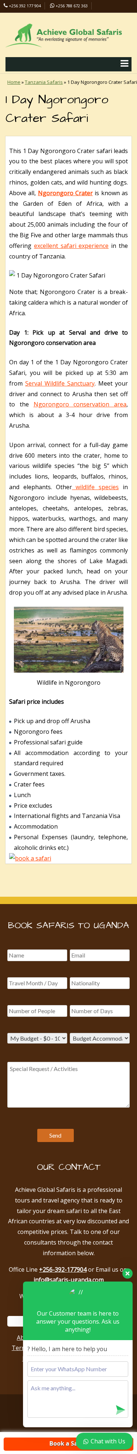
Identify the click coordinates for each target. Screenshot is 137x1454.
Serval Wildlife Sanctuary (60, 383)
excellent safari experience (71, 246)
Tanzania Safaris (44, 82)
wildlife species (95, 487)
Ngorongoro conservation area (80, 404)
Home (13, 82)
